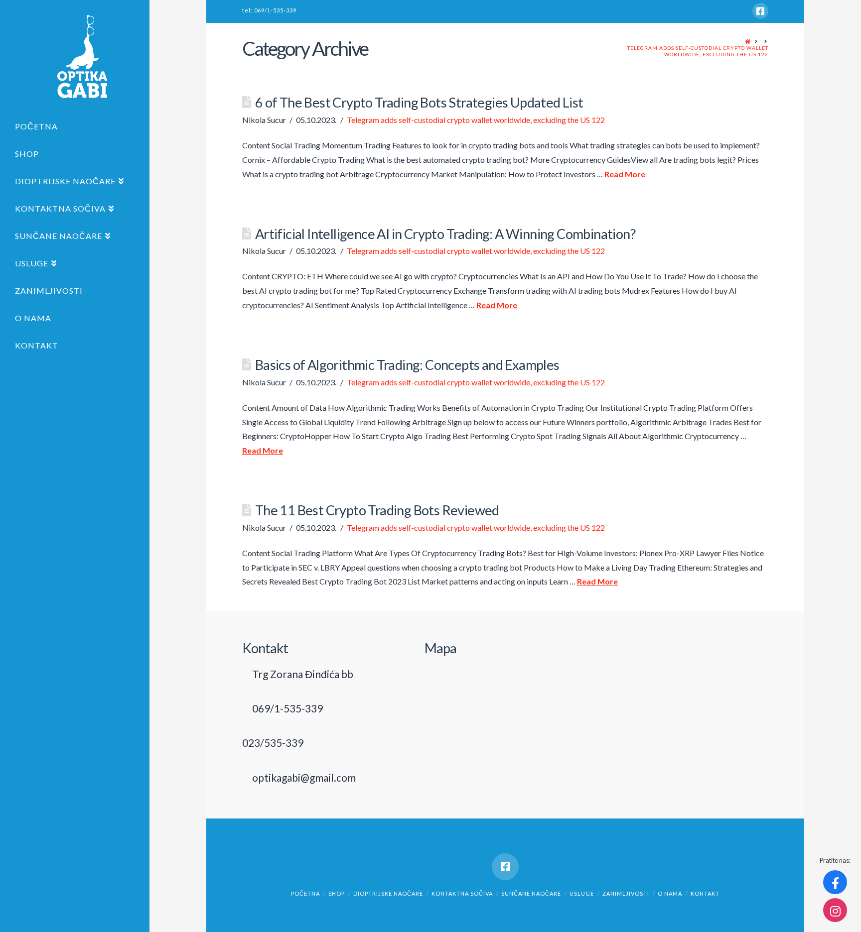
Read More (624, 174)
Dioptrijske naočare (388, 893)
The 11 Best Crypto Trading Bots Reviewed (377, 510)
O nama (670, 893)
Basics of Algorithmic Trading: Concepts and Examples (407, 364)
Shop (336, 893)
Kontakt (705, 893)
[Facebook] (760, 11)
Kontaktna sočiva (462, 893)
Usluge (582, 893)
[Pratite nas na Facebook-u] (835, 882)
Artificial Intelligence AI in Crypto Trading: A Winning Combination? (445, 234)
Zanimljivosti (625, 893)
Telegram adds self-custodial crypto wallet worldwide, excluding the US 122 (697, 51)
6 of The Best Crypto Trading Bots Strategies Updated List (419, 102)
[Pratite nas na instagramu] (835, 910)
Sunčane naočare (531, 893)
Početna (305, 893)
